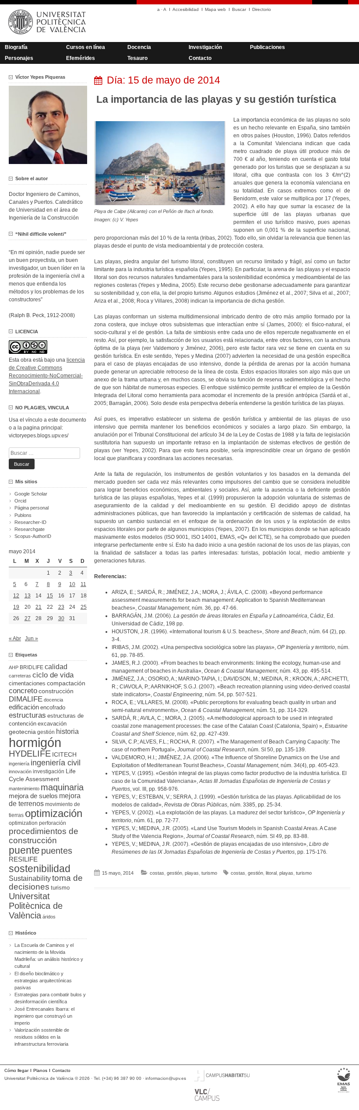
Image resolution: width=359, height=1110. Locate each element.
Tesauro (137, 58)
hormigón (35, 742)
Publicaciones (267, 47)
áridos (49, 916)
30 (61, 618)
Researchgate (29, 529)
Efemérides (80, 58)
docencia (53, 699)
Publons (23, 515)
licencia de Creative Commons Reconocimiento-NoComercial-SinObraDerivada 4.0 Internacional (47, 375)
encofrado (52, 707)
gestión (174, 873)
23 (61, 607)
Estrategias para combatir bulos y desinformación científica (50, 998)
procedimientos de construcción (43, 836)
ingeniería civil (56, 762)
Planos (40, 1070)
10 (72, 584)
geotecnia (22, 732)
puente (24, 850)
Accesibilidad (185, 9)
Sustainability (30, 878)
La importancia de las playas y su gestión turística (216, 99)
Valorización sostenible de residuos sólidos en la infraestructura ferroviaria (41, 1037)
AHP (13, 667)
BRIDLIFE (31, 667)
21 (38, 607)
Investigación (205, 47)
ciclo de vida (53, 674)
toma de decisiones (46, 882)
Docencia (139, 47)
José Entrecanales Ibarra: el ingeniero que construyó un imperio (44, 1016)
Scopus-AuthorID (32, 536)
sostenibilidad (39, 868)
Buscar (239, 9)
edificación (24, 707)
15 (50, 596)
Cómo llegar (16, 1070)
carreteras (20, 675)
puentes (56, 850)
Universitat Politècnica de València (36, 905)
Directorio (261, 9)
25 (84, 607)
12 (16, 596)
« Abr (15, 638)
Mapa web (215, 9)
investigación (48, 771)
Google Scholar (30, 493)
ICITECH (64, 754)
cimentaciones (27, 683)
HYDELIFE (30, 753)
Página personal (31, 507)
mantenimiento (24, 788)
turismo (209, 873)
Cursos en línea (85, 47)
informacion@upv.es (165, 1078)
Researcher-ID (30, 522)
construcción (56, 691)
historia (67, 731)
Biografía (16, 47)
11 (83, 584)
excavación (52, 723)
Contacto (200, 58)
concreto (23, 691)
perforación (52, 823)
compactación (66, 683)
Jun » (31, 638)
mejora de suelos (33, 795)
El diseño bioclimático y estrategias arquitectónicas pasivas (43, 980)
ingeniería (19, 763)
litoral (271, 873)
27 (28, 618)
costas (157, 873)
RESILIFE (23, 859)
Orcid (20, 500)
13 (28, 596)
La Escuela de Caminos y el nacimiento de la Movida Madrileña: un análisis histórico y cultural (48, 955)
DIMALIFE (25, 699)
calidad (56, 666)
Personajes (19, 58)
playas (192, 873)
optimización (53, 813)
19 (16, 607)
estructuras (27, 715)
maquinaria (62, 787)
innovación (20, 771)
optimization (23, 823)
